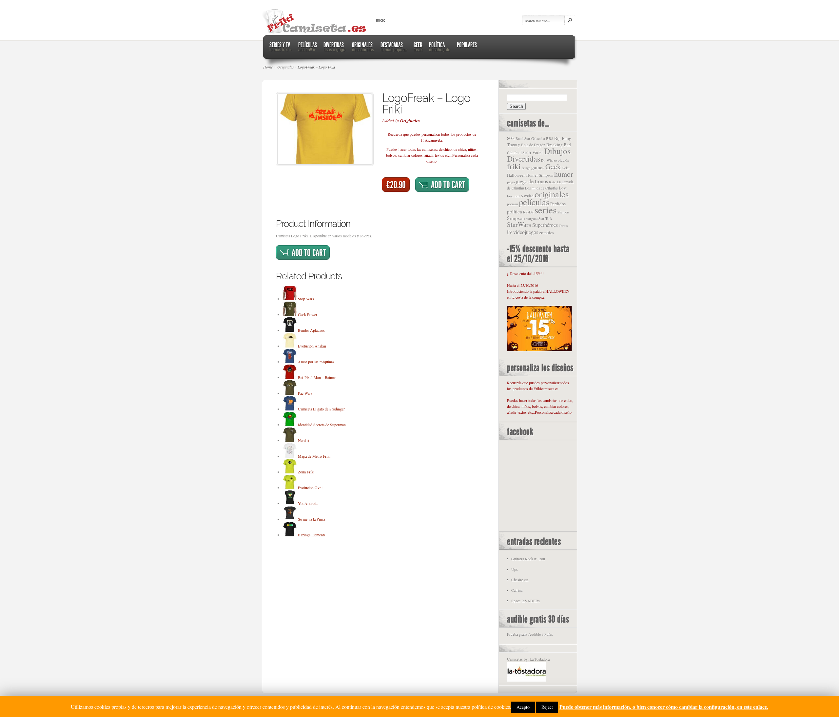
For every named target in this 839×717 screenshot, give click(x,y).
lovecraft (513, 196)
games (537, 167)
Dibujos (557, 150)
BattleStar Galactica (530, 138)
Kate (552, 182)
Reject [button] (547, 707)
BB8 (549, 138)
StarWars (519, 224)
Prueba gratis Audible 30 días (530, 634)
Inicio (380, 20)
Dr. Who (547, 160)
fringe (526, 168)
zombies (546, 232)
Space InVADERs (525, 600)
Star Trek (545, 218)
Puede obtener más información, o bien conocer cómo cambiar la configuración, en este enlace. (663, 707)
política (514, 211)
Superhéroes (545, 225)
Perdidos (558, 204)
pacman (512, 204)
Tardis (563, 225)
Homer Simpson (539, 175)
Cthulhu (513, 152)
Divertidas (523, 158)
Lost (563, 188)
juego (511, 182)
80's (511, 138)
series (545, 209)
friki (514, 166)
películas (534, 202)
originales (552, 194)
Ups (514, 569)
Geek (553, 166)
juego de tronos (532, 181)
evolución (561, 160)
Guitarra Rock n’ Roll (528, 558)
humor (563, 174)
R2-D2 (528, 211)
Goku (565, 168)
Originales (410, 120)
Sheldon (563, 212)
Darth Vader (531, 152)
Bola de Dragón (533, 144)
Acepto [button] (523, 707)
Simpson (516, 218)
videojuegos (525, 232)
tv (509, 231)
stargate (531, 218)
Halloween (516, 175)
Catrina (516, 590)
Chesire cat (519, 579)
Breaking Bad (558, 145)
